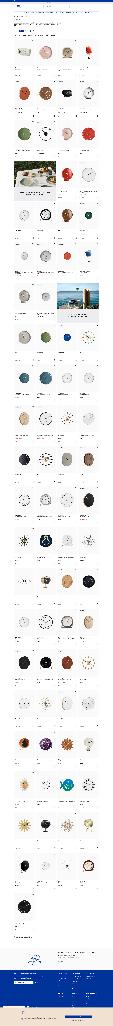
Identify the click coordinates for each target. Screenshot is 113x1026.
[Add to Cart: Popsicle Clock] (76, 848)
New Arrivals (42, 10)
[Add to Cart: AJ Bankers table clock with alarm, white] (76, 563)
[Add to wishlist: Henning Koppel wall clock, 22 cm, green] (97, 203)
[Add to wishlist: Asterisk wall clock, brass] (33, 813)
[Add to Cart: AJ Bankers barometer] (97, 400)
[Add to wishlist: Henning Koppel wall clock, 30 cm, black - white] (54, 406)
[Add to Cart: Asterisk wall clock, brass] (33, 848)
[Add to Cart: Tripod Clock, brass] (97, 848)
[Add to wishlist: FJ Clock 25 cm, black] (33, 447)
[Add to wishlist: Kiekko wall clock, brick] (33, 81)
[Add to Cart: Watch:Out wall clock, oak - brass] (33, 441)
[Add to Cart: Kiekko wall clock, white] (76, 726)
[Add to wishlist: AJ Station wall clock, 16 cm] (54, 772)
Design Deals (89, 1001)
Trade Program (89, 978)
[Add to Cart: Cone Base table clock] (97, 766)
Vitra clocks (28, 940)
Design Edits (89, 998)
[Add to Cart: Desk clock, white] (33, 75)
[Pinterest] (23, 1007)
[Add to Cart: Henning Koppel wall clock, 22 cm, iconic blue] (76, 360)
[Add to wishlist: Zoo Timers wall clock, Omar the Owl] (54, 528)
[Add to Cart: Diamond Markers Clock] (33, 807)
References (88, 982)
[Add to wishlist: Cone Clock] (33, 854)
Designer (30, 35)
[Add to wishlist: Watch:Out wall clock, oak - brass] (33, 406)
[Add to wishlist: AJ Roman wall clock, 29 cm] (97, 772)
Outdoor (75, 12)
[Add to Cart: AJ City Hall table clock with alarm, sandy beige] (76, 75)
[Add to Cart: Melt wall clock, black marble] (33, 685)
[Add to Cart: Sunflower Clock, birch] (54, 726)
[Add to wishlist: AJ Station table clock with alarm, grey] (54, 488)
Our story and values (76, 976)
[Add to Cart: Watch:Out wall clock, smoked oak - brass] (97, 482)
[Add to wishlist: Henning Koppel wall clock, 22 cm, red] (76, 244)
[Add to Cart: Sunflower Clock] (97, 563)
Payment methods (62, 978)
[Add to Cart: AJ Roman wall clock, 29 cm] (97, 807)
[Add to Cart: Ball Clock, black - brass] (54, 482)
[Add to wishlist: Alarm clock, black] (76, 81)
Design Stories (59, 10)
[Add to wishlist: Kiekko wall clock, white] (76, 691)
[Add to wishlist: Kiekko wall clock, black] (97, 488)
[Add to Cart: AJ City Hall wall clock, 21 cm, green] (54, 360)
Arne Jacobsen (46, 23)
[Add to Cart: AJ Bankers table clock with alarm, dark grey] (76, 644)
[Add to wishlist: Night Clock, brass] (54, 569)
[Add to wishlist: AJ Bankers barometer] (97, 366)
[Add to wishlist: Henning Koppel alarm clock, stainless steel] (97, 81)
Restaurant (60, 1000)
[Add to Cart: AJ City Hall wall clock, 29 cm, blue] (54, 400)
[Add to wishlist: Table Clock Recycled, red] (76, 162)
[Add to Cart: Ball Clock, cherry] (97, 685)
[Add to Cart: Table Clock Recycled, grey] (33, 319)
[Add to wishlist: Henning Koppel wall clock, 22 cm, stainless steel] (54, 284)
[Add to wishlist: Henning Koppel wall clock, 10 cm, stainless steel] (54, 244)
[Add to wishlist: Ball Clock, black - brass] (54, 447)
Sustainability (75, 978)
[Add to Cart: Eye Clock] (33, 604)
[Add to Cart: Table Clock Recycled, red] (76, 197)
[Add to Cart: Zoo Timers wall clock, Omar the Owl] (54, 563)
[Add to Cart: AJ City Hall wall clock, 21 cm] (33, 726)
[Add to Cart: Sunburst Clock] (33, 563)
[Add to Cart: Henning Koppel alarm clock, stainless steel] (97, 116)
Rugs (57, 12)
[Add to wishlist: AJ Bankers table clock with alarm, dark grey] (76, 610)
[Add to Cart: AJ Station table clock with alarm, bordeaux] (97, 888)
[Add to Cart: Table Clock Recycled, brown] (76, 238)
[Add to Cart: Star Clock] (76, 888)
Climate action (75, 983)
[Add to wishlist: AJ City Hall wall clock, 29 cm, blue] (54, 366)
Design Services (66, 10)
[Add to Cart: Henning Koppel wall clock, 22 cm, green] (97, 238)
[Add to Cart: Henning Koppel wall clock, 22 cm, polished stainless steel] (33, 278)
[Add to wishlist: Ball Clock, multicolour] (97, 325)
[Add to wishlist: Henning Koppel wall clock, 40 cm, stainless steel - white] (97, 162)
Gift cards (88, 1000)
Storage (52, 12)
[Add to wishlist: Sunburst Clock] (33, 528)
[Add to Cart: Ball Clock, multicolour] (97, 360)
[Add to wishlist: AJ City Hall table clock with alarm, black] (54, 650)
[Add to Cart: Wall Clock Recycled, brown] (54, 116)
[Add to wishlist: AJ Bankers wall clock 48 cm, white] (97, 691)
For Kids (87, 12)
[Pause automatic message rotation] (69, 1)
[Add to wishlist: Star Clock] (76, 854)
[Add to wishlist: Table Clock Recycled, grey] (33, 284)
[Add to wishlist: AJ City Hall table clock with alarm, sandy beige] (76, 40)
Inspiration (52, 10)
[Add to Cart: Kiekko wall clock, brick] (33, 116)
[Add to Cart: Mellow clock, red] (97, 75)
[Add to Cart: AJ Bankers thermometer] (76, 400)
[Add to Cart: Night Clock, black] (54, 848)
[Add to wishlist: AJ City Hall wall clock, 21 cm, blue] (33, 366)
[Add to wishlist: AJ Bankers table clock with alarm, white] (76, 528)
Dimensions (53, 35)
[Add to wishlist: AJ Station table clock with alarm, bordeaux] (97, 854)
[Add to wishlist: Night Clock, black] (54, 813)
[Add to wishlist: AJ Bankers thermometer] (76, 366)
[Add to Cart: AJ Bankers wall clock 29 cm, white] (97, 441)
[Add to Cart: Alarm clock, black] (76, 116)
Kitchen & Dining (40, 12)
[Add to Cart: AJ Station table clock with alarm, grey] (54, 522)
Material (46, 35)
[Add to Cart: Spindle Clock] (76, 441)
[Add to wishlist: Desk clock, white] (33, 40)
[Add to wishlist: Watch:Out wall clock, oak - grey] (97, 610)
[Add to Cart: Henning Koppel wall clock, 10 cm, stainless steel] (54, 278)
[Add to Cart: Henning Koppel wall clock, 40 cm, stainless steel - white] (97, 197)
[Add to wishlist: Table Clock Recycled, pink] (76, 122)
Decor (47, 12)
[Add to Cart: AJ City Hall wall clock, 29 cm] (76, 522)
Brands (72, 10)
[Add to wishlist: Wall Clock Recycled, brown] (54, 81)
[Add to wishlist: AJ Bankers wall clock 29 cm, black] (97, 569)
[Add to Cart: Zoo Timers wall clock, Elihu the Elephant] (54, 766)
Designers (77, 10)
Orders (59, 976)
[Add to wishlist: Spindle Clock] (76, 406)
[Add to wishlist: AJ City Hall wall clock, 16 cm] (54, 854)
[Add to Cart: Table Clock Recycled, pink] (76, 156)
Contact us (60, 985)
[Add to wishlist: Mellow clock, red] (97, 40)
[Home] (14, 16)
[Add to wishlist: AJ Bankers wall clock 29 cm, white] (97, 406)
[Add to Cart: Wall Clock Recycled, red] (97, 156)
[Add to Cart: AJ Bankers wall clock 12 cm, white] (33, 238)
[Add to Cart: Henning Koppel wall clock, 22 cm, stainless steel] (54, 319)
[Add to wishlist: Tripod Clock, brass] (97, 813)
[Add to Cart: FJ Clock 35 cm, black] (33, 929)
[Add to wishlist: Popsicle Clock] (76, 813)
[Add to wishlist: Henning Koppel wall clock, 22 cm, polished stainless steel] (33, 244)
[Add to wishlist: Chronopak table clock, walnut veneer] (33, 732)
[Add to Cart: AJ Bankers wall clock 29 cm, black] (97, 604)
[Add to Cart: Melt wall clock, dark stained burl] (76, 685)
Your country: (17, 985)
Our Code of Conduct (76, 985)
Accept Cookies (78, 1016)
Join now (61, 965)
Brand (20, 35)
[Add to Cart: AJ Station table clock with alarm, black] (54, 238)
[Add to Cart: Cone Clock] (33, 888)
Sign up (36, 982)
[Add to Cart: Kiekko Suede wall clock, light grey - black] (76, 482)
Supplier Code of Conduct (77, 987)
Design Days (36, 10)
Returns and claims (62, 982)
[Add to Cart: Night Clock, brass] (54, 604)
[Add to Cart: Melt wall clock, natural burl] (76, 604)
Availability (40, 35)
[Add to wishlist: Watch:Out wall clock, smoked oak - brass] (97, 447)
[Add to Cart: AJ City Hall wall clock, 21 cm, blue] (33, 400)
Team (87, 980)
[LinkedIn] (28, 1007)
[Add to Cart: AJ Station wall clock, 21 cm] (33, 522)
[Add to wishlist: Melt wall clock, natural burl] (76, 569)
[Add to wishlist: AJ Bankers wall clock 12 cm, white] (33, 203)
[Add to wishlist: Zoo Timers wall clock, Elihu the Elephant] (54, 732)
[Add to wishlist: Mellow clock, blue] (97, 244)
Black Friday (88, 1003)
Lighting (33, 12)
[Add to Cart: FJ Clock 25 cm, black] (33, 482)
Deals (48, 10)
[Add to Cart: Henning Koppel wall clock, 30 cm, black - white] (54, 441)
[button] (92, 6)
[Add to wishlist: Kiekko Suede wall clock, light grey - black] (76, 447)
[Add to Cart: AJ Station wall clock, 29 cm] (54, 644)
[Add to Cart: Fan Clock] (76, 766)
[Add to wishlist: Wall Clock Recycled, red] (97, 122)
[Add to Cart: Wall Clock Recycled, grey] (33, 360)
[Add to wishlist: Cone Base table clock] (97, 732)
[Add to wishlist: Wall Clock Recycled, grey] (33, 325)
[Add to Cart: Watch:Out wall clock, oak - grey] (97, 644)
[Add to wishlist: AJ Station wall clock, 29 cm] (54, 610)
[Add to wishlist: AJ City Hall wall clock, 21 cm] (33, 691)
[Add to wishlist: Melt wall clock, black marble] (33, 650)
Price (35, 35)
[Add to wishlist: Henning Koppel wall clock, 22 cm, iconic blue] (76, 325)
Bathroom (68, 12)
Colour (24, 35)
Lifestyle (81, 12)
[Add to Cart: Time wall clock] (54, 156)
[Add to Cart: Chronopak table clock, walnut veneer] (33, 766)
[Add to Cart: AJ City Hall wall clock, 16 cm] (54, 888)
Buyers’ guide (75, 988)
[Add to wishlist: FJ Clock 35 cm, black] (33, 894)
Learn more (60, 961)
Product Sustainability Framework (76, 981)
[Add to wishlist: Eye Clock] (33, 569)
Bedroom (62, 12)
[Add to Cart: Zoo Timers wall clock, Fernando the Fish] (76, 807)
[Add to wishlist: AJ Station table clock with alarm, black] (54, 203)
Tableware (74, 1005)
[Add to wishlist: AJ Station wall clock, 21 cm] (33, 488)
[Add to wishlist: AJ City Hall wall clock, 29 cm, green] (33, 122)
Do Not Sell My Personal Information (78, 1020)
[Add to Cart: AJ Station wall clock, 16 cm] (54, 807)
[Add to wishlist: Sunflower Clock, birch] (54, 691)
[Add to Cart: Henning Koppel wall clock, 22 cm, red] (76, 278)
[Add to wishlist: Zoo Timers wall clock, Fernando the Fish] (76, 772)
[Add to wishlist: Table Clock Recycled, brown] (76, 203)
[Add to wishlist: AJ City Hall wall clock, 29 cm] (76, 488)
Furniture (26, 12)
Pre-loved (60, 1001)
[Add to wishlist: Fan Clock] (76, 732)
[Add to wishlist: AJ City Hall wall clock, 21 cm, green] (54, 325)
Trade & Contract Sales (91, 976)
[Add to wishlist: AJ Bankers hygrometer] (33, 610)
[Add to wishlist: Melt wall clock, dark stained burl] (76, 650)
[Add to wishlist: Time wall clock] (54, 122)
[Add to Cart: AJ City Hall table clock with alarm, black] (54, 685)
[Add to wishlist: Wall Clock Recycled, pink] (54, 40)
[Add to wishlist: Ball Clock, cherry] (97, 650)
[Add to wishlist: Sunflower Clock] (97, 528)
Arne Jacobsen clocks (19, 940)
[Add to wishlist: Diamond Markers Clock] (33, 772)
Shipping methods (62, 980)
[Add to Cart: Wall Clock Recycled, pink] (54, 75)
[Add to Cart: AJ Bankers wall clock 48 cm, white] (97, 726)
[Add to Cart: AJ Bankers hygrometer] (33, 644)
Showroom (60, 998)
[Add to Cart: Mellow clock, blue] (97, 278)
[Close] (22, 1007)
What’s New (74, 996)
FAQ (59, 984)
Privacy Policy (24, 1019)
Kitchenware (74, 1003)
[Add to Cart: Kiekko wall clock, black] (97, 522)
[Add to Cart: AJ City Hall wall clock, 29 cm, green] (33, 156)
